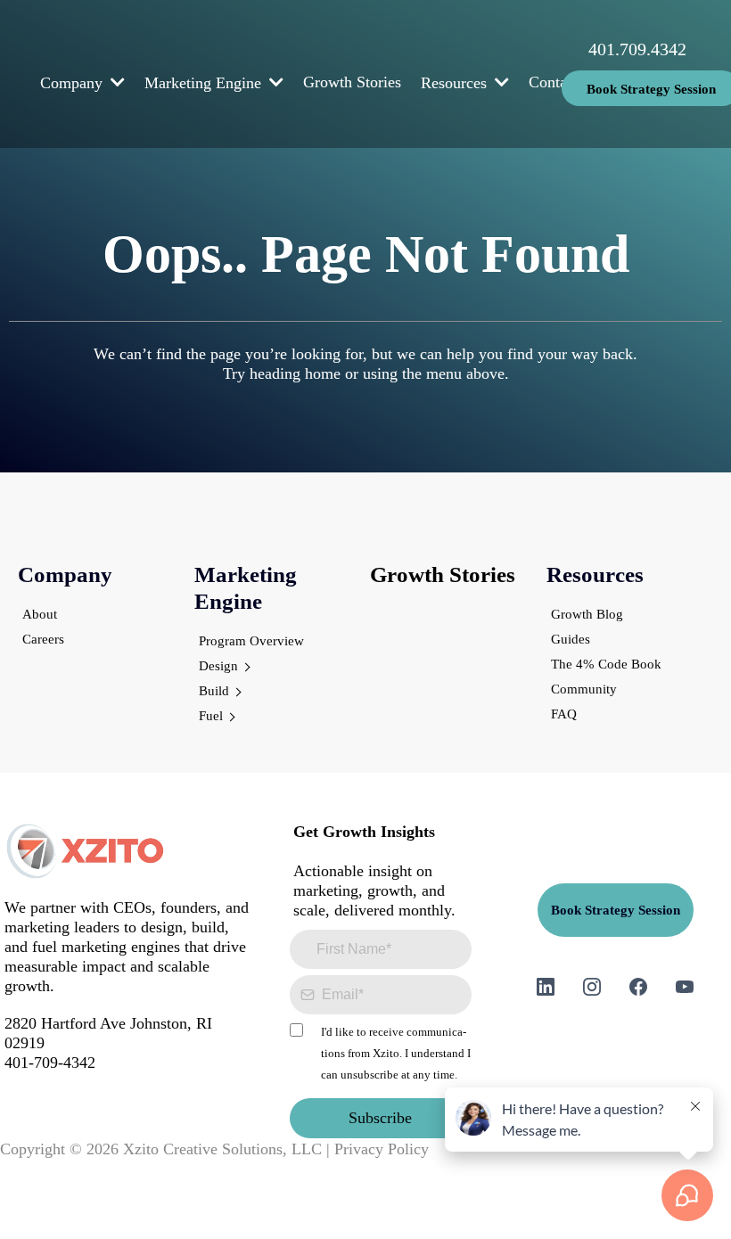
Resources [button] (456, 83)
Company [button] (73, 83)
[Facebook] (638, 987)
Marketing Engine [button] (205, 83)
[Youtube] (684, 987)
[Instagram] (592, 987)
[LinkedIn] (545, 987)
